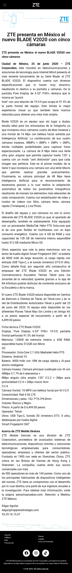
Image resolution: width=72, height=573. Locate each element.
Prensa (41, 536)
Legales (41, 539)
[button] (5, 5)
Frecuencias (9, 543)
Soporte (7, 535)
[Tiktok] (45, 553)
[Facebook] (26, 553)
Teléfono (7, 538)
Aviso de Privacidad (45, 542)
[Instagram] (36, 553)
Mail (6, 540)
